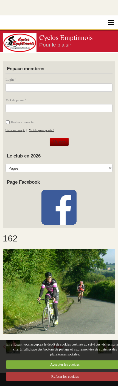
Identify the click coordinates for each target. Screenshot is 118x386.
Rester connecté (22, 121)
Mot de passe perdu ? (41, 130)
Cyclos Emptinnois (66, 37)
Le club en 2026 (24, 156)
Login (9, 79)
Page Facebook (23, 182)
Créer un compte (15, 130)
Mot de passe (14, 99)
